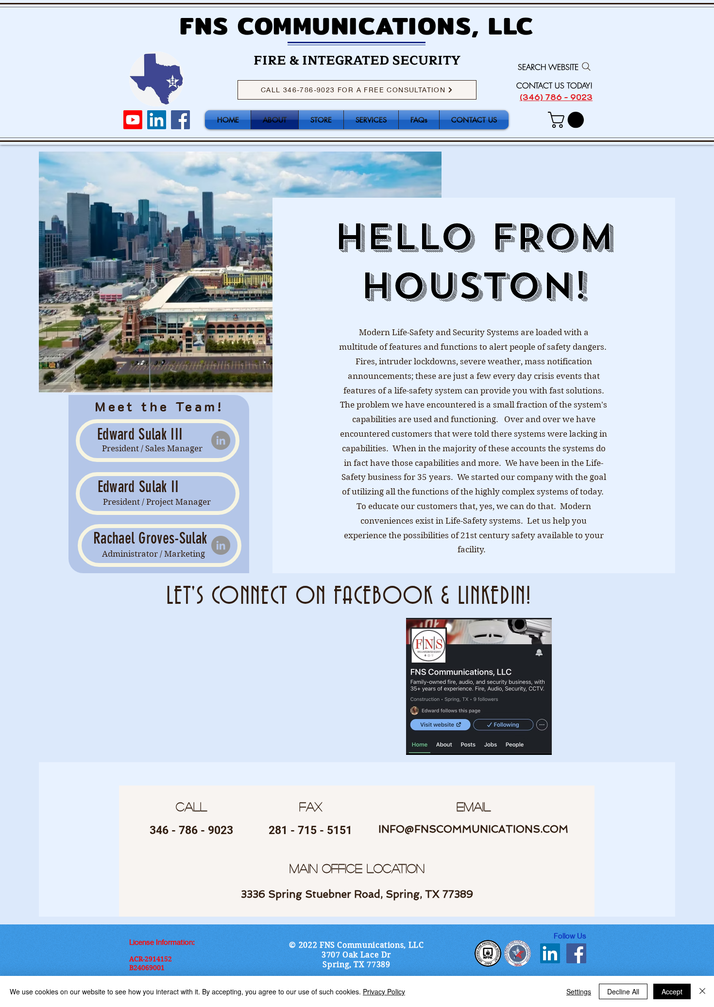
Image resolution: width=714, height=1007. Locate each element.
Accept (672, 991)
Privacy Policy (384, 991)
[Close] (702, 991)
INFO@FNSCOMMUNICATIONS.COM (473, 829)
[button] (568, 120)
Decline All (623, 991)
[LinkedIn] (156, 119)
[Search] (586, 66)
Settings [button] (578, 991)
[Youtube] (132, 119)
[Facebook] (180, 119)
